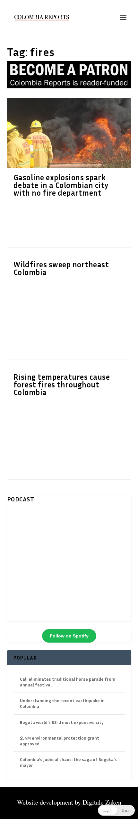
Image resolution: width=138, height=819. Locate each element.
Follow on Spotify (69, 635)
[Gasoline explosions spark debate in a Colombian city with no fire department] (69, 133)
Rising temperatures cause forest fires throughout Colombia (61, 384)
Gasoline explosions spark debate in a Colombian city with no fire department (61, 185)
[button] (116, 810)
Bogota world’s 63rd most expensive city (62, 722)
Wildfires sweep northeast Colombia (61, 268)
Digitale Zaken (101, 802)
